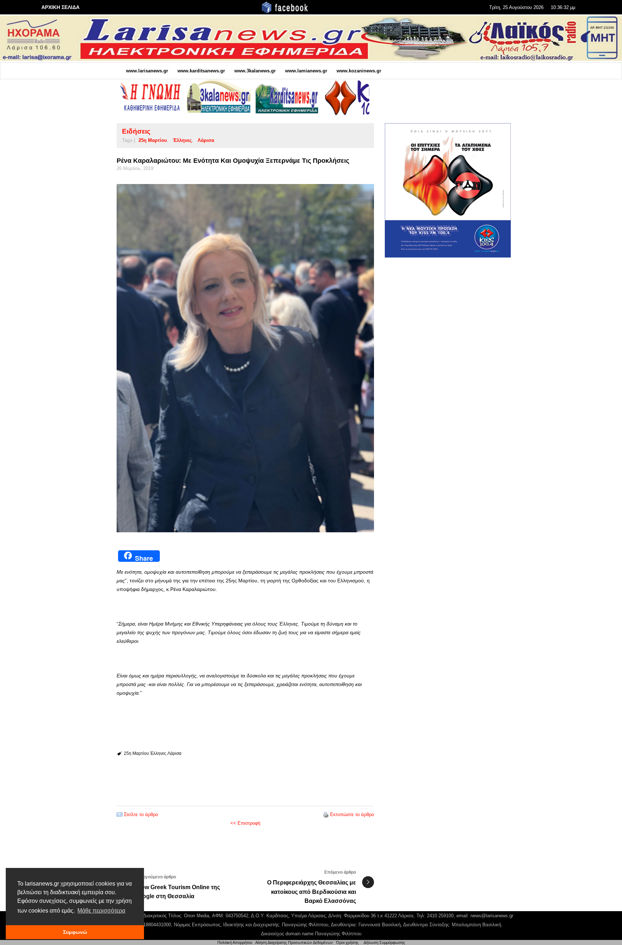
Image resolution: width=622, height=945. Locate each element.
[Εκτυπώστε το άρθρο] (326, 814)
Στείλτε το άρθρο (141, 814)
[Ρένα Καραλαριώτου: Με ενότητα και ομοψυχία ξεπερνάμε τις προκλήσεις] (245, 358)
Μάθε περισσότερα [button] (101, 911)
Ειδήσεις (136, 131)
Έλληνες (182, 140)
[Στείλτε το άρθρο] (119, 814)
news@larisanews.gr (491, 915)
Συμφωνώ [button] (75, 932)
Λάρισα (206, 140)
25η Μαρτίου (153, 140)
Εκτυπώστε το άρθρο (352, 814)
